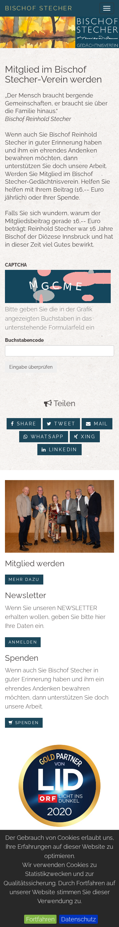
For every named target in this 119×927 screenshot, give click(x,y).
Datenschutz (78, 919)
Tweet (64, 423)
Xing (87, 436)
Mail (100, 423)
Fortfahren (40, 919)
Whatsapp (46, 436)
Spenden (26, 722)
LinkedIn (62, 449)
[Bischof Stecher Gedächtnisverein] (59, 32)
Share (26, 423)
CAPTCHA (16, 265)
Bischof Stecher (39, 8)
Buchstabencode (24, 340)
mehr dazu (24, 579)
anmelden (23, 642)
